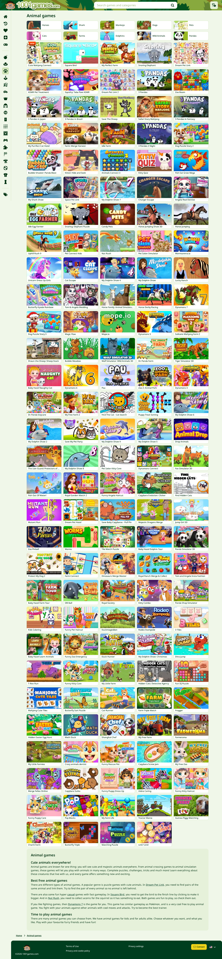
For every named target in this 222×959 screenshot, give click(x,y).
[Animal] (5, 70)
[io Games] (5, 112)
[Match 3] (5, 126)
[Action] (5, 57)
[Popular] (5, 44)
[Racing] (5, 154)
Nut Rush (53, 898)
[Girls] (5, 105)
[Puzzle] (5, 147)
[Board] (5, 84)
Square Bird (117, 894)
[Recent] (5, 23)
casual (71, 894)
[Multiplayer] (5, 140)
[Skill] (5, 161)
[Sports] (5, 175)
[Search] (172, 5)
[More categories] (5, 194)
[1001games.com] (32, 5)
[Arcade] (5, 77)
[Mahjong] (5, 119)
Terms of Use (72, 946)
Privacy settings (136, 946)
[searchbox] (135, 5)
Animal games (34, 935)
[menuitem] (5, 16)
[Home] (5, 16)
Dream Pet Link (155, 884)
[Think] (5, 181)
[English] (213, 947)
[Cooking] (5, 98)
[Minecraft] (5, 133)
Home (19, 935)
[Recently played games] (214, 5)
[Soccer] (5, 168)
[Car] (5, 91)
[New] (5, 37)
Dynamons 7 (75, 904)
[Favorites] (5, 30)
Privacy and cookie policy (78, 950)
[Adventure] (5, 64)
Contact (201, 946)
